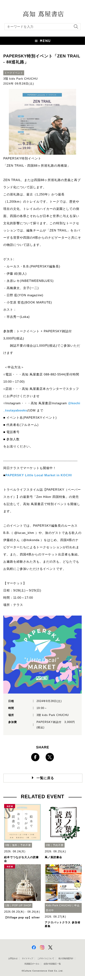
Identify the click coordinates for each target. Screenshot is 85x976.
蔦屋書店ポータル (31, 964)
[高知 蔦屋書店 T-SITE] (42, 13)
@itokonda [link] (31, 540)
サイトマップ (27, 958)
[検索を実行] (75, 27)
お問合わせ (13, 958)
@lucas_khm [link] (24, 532)
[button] (42, 41)
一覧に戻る (45, 778)
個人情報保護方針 (65, 958)
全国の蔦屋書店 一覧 (52, 964)
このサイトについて (45, 958)
